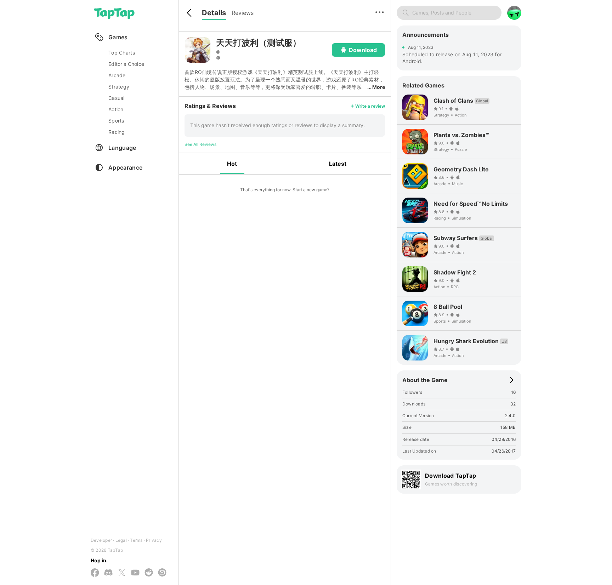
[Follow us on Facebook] (95, 573)
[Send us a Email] (162, 573)
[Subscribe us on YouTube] (135, 573)
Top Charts (121, 53)
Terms (136, 540)
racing (116, 132)
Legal (121, 540)
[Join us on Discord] (108, 573)
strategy (118, 87)
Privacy (154, 540)
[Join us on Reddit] (148, 573)
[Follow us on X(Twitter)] (122, 573)
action (116, 109)
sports (116, 121)
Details (214, 12)
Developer (101, 540)
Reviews (243, 12)
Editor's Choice (126, 64)
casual (116, 98)
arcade (117, 75)
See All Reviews (200, 144)
